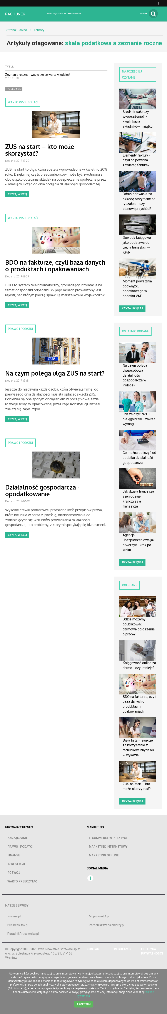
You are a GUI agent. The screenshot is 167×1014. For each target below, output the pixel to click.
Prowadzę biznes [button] (55, 14)
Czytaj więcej (17, 194)
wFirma (143, 14)
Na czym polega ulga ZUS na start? (54, 373)
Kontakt (94, 949)
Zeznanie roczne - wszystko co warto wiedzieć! (37, 74)
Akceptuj (83, 1004)
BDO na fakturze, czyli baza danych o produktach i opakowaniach (55, 265)
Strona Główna (17, 30)
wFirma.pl (14, 916)
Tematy (39, 30)
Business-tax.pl (17, 925)
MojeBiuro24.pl (99, 916)
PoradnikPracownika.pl (23, 933)
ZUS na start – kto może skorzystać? (39, 150)
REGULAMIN (123, 949)
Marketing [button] (73, 14)
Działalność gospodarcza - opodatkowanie (42, 490)
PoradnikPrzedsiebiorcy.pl (106, 925)
